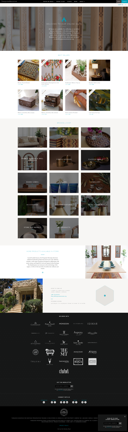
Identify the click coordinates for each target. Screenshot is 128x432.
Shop (118, 1)
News (75, 1)
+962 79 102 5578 (55, 294)
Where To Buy (60, 1)
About (82, 2)
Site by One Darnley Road (64, 429)
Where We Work (48, 2)
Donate (125, 1)
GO (72, 386)
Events (69, 1)
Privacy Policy (64, 425)
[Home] (9, 1)
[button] (122, 5)
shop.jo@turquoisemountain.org (58, 296)
